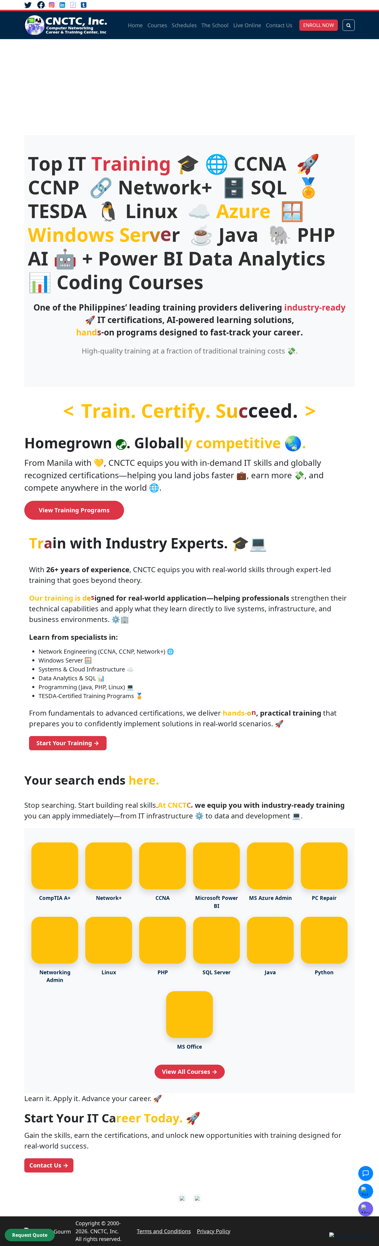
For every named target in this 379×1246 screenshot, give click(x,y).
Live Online (247, 25)
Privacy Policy (213, 1231)
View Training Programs (74, 510)
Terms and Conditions (164, 1231)
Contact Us (279, 25)
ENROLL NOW (318, 25)
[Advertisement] (189, 83)
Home (135, 25)
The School (215, 25)
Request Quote (29, 1235)
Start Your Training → (67, 743)
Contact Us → (48, 1165)
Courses (157, 25)
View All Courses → (189, 1072)
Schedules (184, 25)
